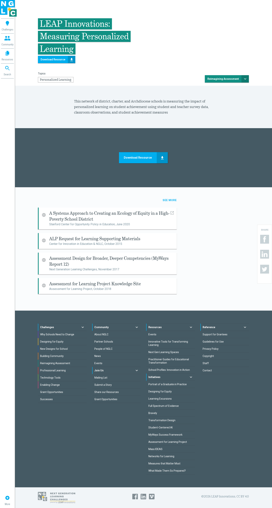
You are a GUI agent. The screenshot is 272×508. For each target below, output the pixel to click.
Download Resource (53, 59)
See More (170, 200)
